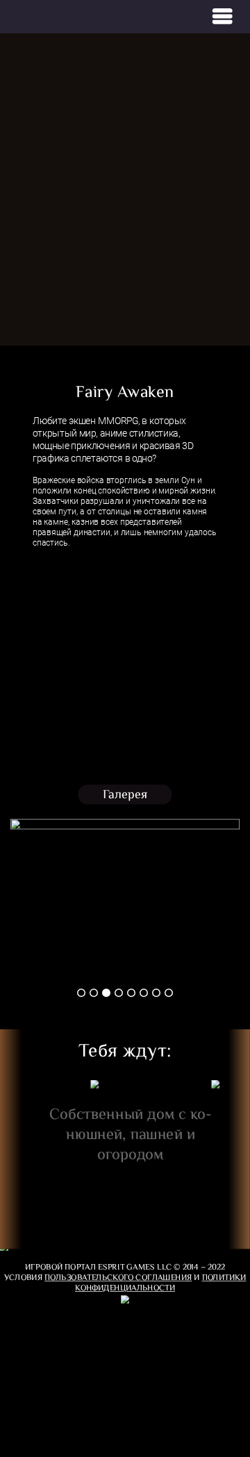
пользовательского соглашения (118, 1277)
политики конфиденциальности (160, 1282)
